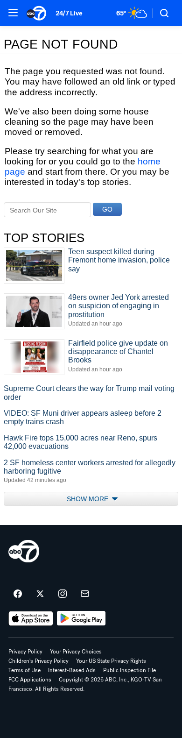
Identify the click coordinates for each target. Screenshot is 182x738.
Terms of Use (24, 670)
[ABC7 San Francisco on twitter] (40, 594)
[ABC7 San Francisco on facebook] (17, 594)
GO (107, 209)
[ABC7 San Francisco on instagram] (62, 594)
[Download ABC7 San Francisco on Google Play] (81, 618)
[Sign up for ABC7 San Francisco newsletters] (85, 594)
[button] (13, 12)
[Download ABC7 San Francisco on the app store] (30, 618)
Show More (88, 499)
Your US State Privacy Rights (111, 661)
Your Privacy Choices (76, 651)
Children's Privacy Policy (38, 661)
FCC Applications (29, 679)
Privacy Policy (25, 651)
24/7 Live (69, 13)
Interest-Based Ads (72, 670)
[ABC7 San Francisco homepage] (36, 13)
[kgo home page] (23, 551)
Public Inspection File (129, 670)
